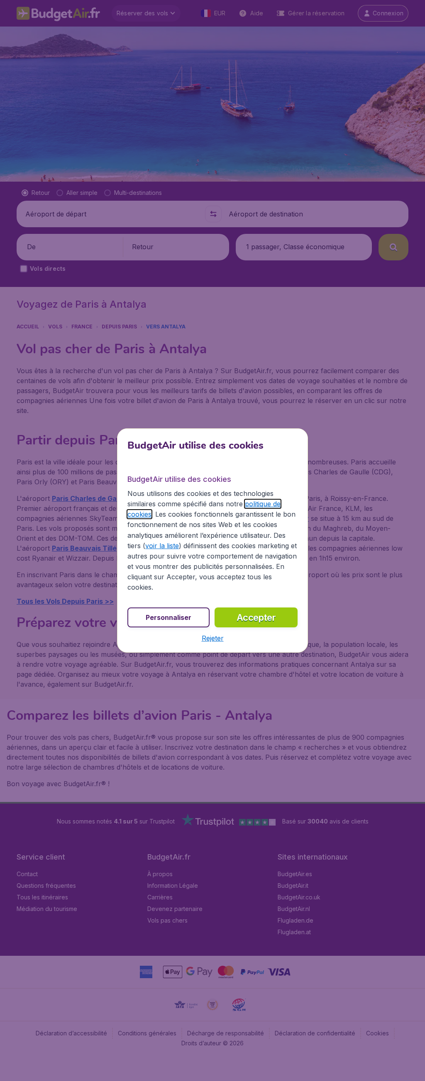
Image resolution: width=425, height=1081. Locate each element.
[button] (213, 638)
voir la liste (162, 546)
